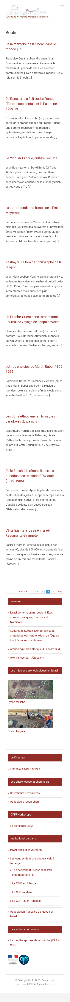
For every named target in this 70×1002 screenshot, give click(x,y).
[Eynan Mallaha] (30, 689)
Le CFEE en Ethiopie (24, 883)
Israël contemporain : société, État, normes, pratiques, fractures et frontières (31, 617)
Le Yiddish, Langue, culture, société (31, 158)
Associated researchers (25, 801)
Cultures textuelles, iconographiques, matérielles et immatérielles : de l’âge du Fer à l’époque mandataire (34, 635)
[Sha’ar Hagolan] (30, 718)
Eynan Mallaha (16, 702)
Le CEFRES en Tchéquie (26, 900)
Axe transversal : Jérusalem (27, 657)
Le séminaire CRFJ (21, 825)
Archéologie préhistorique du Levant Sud (35, 649)
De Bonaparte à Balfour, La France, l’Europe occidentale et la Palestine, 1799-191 (31, 104)
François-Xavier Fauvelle (25, 769)
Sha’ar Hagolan (17, 731)
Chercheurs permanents (25, 793)
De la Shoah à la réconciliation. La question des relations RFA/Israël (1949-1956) (30, 476)
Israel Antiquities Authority (26, 850)
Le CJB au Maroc (22, 892)
